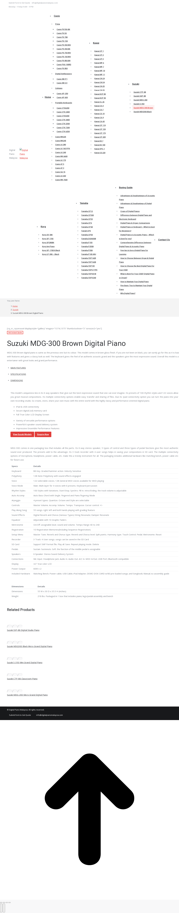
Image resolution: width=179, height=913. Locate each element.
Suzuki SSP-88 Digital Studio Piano (23, 630)
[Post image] (14, 626)
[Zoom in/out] (9, 902)
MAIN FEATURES (18, 368)
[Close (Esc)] (1, 902)
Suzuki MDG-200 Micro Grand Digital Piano (27, 694)
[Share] (4, 902)
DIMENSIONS (16, 380)
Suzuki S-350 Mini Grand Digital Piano (24, 662)
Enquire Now (43, 434)
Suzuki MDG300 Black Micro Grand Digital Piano (29, 646)
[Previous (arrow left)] (1, 908)
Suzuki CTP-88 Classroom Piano (22, 678)
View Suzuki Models (22, 434)
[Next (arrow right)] (4, 908)
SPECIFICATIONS (18, 374)
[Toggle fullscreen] (7, 902)
